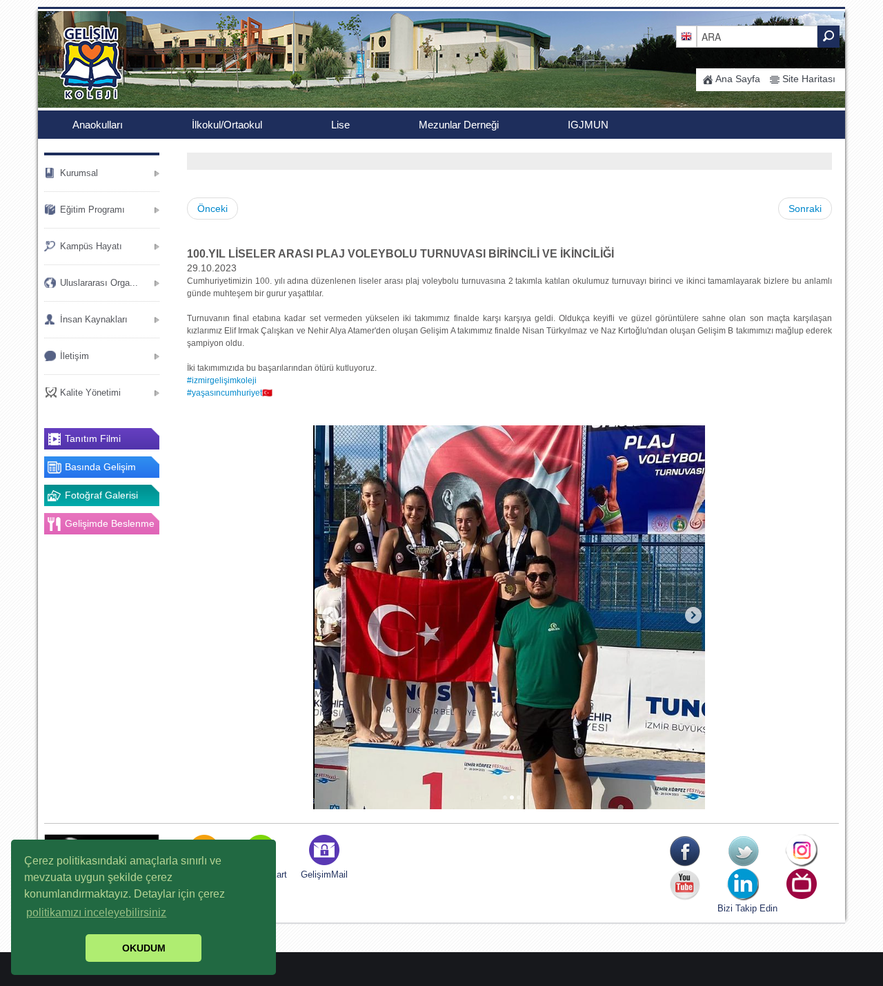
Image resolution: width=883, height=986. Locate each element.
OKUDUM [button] (144, 948)
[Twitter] (743, 851)
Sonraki (805, 208)
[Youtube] (685, 885)
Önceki (212, 208)
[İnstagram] (802, 851)
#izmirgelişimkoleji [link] (222, 380)
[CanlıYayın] (802, 885)
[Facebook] (685, 851)
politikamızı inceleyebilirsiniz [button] (96, 912)
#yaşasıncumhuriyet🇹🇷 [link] (229, 393)
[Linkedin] (743, 885)
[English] (686, 36)
